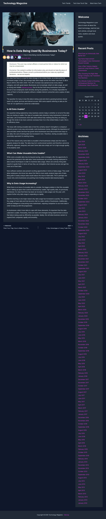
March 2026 (82, 148)
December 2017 (83, 379)
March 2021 (82, 287)
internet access (27, 87)
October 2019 (82, 322)
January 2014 (82, 462)
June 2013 (81, 484)
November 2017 (83, 382)
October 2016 (82, 424)
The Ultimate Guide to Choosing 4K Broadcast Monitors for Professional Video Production (88, 83)
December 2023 (83, 192)
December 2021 (83, 259)
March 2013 (82, 494)
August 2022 (82, 233)
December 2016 (83, 417)
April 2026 (81, 144)
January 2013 (82, 500)
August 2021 (82, 271)
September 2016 (83, 427)
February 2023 (83, 214)
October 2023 (82, 198)
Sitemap (66, 515)
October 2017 (82, 386)
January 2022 (82, 256)
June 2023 (81, 211)
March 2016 (82, 446)
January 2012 (82, 503)
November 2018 (83, 344)
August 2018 (82, 354)
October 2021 (82, 265)
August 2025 (82, 160)
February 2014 (83, 459)
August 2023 (82, 205)
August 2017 (82, 392)
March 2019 (82, 341)
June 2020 (81, 300)
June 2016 (81, 436)
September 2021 (83, 268)
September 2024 (83, 167)
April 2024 (81, 179)
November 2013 (83, 468)
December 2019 (83, 319)
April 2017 (81, 405)
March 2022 (82, 249)
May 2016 (81, 440)
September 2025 (83, 157)
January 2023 (83, 217)
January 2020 (83, 316)
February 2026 (83, 151)
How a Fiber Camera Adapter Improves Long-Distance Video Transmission (88, 68)
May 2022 (81, 243)
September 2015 (83, 455)
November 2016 (83, 421)
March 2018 (82, 370)
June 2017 (81, 398)
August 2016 (82, 430)
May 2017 (81, 401)
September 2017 (83, 389)
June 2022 (81, 240)
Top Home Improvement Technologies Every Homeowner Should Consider (89, 61)
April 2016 (81, 443)
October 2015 (82, 452)
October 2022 (82, 227)
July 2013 (81, 481)
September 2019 (83, 325)
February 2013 (83, 497)
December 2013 (83, 465)
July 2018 (81, 357)
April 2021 (81, 284)
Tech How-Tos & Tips (80, 3)
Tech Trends (66, 3)
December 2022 (83, 221)
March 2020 (82, 309)
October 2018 (82, 348)
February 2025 (83, 164)
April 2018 (81, 367)
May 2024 (81, 176)
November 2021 (83, 262)
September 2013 (83, 474)
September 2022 (83, 230)
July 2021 (81, 275)
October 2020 (82, 290)
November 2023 (83, 195)
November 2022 (83, 224)
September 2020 (83, 294)
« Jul (79, 124)
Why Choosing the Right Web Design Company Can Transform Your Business (89, 76)
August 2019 (82, 329)
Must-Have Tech (95, 3)
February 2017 (83, 411)
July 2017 (81, 395)
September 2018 (83, 351)
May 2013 (81, 487)
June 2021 (81, 278)
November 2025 (83, 154)
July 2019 (81, 332)
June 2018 (81, 360)
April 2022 (81, 246)
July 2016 (81, 433)
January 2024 (83, 189)
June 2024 (81, 173)
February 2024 (83, 186)
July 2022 (81, 236)
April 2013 (81, 490)
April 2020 (81, 306)
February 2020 (83, 313)
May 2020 (81, 303)
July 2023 (81, 208)
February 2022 (83, 252)
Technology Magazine (15, 3)
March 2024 (82, 183)
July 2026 (81, 141)
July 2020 (81, 297)
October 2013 (82, 471)
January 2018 (82, 376)
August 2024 (82, 170)
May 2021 (81, 281)
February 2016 (83, 449)
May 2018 (81, 363)
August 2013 (82, 478)
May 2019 (81, 338)
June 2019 (81, 335)
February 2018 (83, 373)
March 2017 (82, 408)
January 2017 (82, 414)
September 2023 (83, 202)
